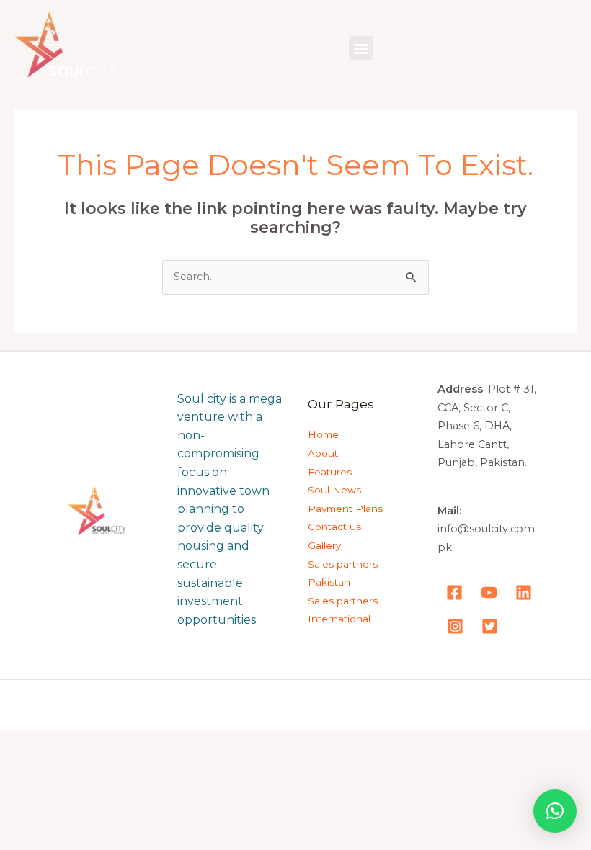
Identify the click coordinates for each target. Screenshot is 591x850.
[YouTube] (489, 592)
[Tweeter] (490, 626)
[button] (361, 48)
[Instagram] (455, 626)
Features (330, 472)
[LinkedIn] (524, 592)
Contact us (334, 526)
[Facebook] (454, 592)
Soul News (334, 490)
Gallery (324, 545)
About (323, 453)
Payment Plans (345, 508)
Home (323, 434)
